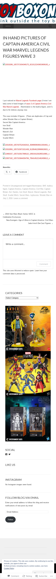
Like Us (10, 464)
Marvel (30, 192)
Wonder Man (45, 195)
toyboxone (34, 195)
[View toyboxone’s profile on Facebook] (6, 454)
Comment (43, 264)
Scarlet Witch (13, 195)
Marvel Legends (40, 192)
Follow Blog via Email (22, 497)
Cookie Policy (9, 568)
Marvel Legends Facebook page (28, 101)
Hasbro (15, 192)
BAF (44, 186)
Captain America (14, 189)
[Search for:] (50, 26)
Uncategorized (16, 186)
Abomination (37, 186)
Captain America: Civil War (32, 189)
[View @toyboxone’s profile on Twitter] (9, 454)
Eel (10, 192)
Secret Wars (24, 195)
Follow (10, 520)
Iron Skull (23, 192)
